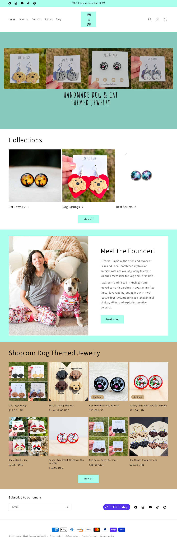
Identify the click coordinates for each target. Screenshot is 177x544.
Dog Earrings (71, 207)
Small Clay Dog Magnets (61, 405)
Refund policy (72, 536)
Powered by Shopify (37, 536)
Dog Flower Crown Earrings (143, 460)
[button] (23, 19)
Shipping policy (107, 536)
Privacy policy (56, 536)
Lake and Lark (22, 536)
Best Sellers (124, 207)
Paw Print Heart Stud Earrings (104, 405)
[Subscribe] (67, 507)
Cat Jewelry (17, 207)
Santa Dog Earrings (19, 460)
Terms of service (89, 536)
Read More (112, 319)
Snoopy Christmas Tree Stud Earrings (148, 405)
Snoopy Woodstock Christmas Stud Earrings (67, 461)
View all (89, 219)
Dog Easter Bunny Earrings (103, 460)
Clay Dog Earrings (18, 405)
